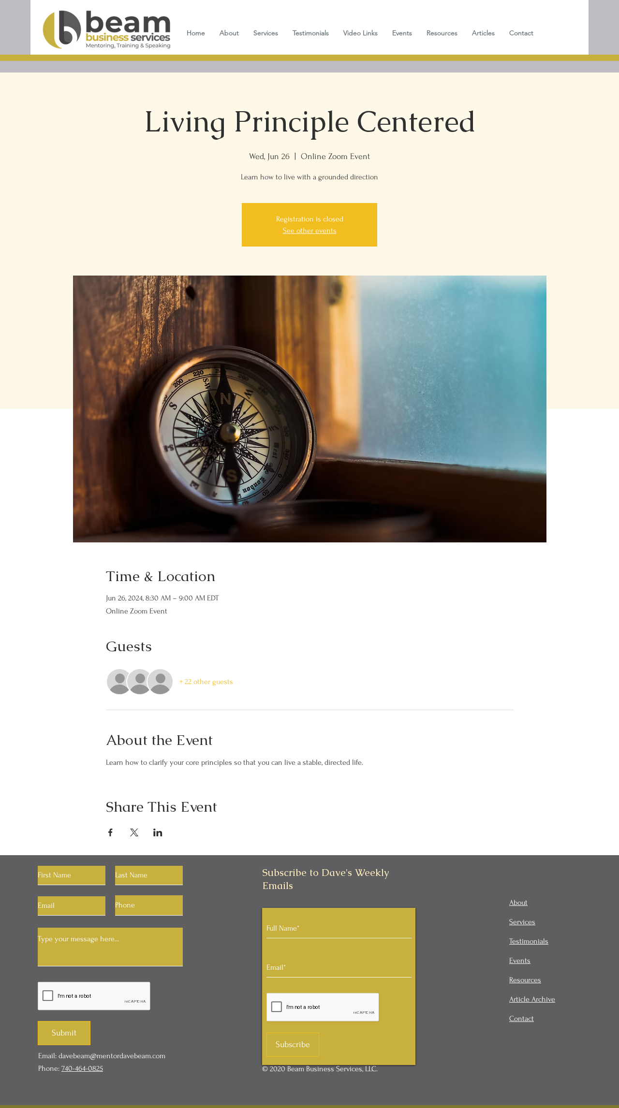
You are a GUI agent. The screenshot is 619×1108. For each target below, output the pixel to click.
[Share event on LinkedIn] (157, 832)
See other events (310, 230)
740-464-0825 (82, 1068)
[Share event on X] (134, 832)
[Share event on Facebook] (110, 832)
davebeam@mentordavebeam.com (112, 1055)
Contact (521, 1018)
